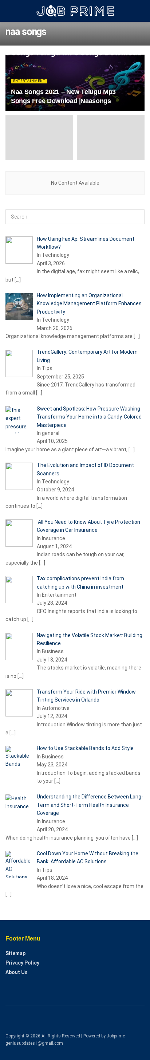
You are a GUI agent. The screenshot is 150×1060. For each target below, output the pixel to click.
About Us (16, 972)
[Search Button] (137, 216)
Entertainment (29, 81)
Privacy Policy (22, 963)
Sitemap (15, 953)
